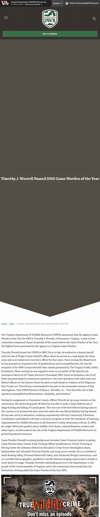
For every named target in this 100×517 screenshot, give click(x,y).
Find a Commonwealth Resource (84, 3)
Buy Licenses (50, 34)
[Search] (94, 19)
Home (4, 323)
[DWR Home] (50, 18)
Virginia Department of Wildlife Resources (28, 2)
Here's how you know (32, 4)
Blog (12, 323)
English (57, 3)
